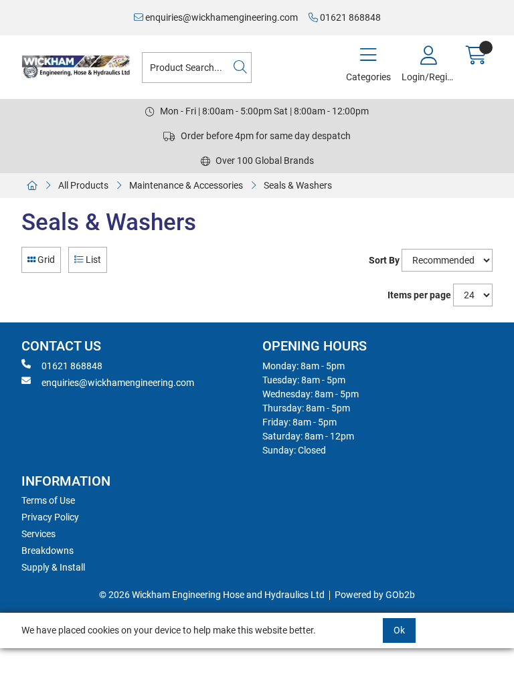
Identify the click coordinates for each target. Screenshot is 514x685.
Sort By (384, 260)
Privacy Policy (50, 517)
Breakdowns (47, 550)
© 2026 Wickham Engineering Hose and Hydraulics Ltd (212, 594)
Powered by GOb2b (375, 594)
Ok (399, 630)
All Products (83, 185)
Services (38, 533)
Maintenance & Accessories (186, 185)
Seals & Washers (298, 185)
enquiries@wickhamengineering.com (220, 17)
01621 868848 (349, 17)
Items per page (419, 295)
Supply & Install (53, 567)
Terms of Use (48, 500)
